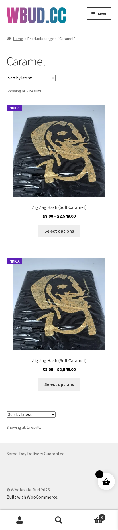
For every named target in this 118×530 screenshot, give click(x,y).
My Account (19, 520)
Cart (91, 515)
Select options (59, 231)
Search (58, 520)
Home (18, 38)
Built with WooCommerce (32, 497)
